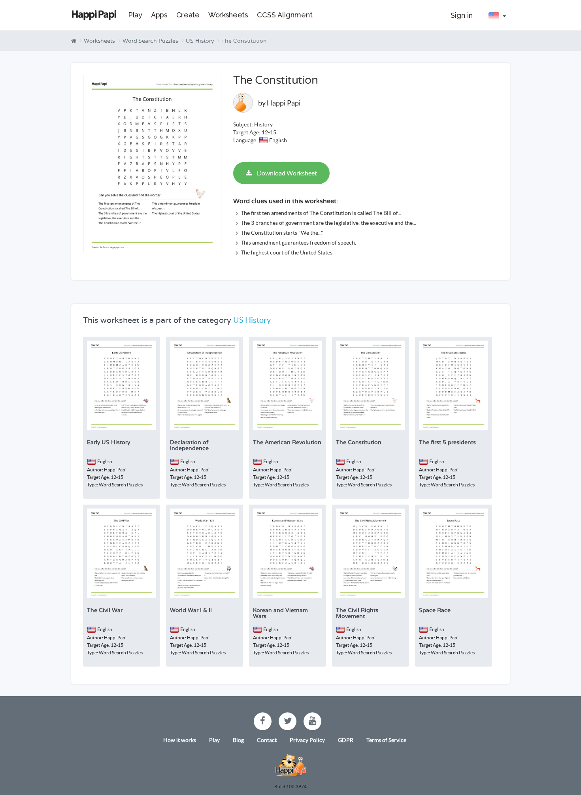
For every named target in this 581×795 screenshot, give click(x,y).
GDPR (345, 740)
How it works (179, 740)
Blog (238, 740)
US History (200, 41)
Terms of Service (386, 740)
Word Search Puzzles (150, 41)
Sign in (462, 15)
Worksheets (99, 41)
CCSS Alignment (285, 15)
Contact (267, 740)
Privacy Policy (307, 740)
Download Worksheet (286, 173)
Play (214, 740)
